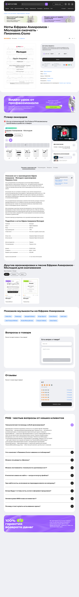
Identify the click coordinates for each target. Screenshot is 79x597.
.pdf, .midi (47, 53)
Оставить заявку (53, 107)
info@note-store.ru (71, 8)
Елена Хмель (53, 320)
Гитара (11, 8)
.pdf (59, 53)
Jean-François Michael (11, 320)
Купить (57, 59)
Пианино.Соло (50, 78)
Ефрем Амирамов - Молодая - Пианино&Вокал (61, 180)
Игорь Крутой (42, 316)
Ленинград (18, 316)
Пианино (7, 8)
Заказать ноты (58, 4)
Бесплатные (46, 8)
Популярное (39, 8)
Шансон (45, 73)
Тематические (33, 8)
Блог (52, 8)
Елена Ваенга (53, 316)
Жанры (26, 8)
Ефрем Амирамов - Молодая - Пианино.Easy (61, 184)
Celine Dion (8, 316)
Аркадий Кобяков (30, 316)
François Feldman (41, 320)
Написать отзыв (56, 404)
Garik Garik (63, 316)
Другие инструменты (19, 8)
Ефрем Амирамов (48, 71)
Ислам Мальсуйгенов (27, 320)
